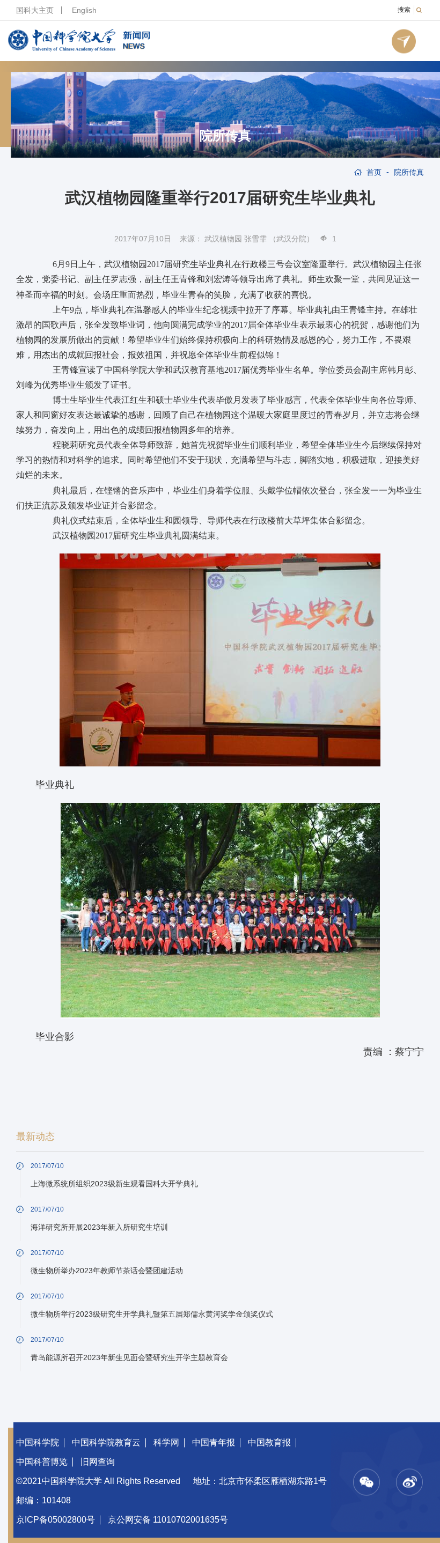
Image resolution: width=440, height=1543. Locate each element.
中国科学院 (37, 1442)
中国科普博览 (42, 1461)
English (84, 10)
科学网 (166, 1442)
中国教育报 (269, 1442)
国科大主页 (35, 10)
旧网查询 (97, 1461)
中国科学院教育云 (106, 1442)
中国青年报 (213, 1442)
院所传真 (225, 136)
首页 (374, 172)
